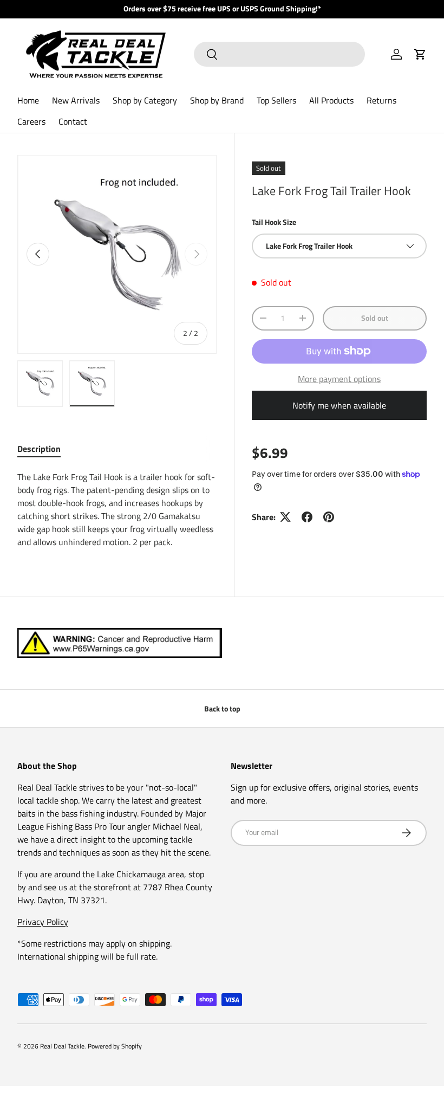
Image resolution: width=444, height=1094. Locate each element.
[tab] (39, 449)
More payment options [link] (339, 378)
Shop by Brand (217, 100)
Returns (381, 100)
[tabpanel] (117, 509)
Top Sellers (276, 100)
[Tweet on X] (285, 517)
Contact (72, 121)
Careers (31, 121)
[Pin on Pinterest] (328, 517)
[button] (420, 54)
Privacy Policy (42, 921)
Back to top (222, 708)
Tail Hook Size (274, 222)
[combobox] (279, 54)
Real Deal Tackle (62, 1046)
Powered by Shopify (115, 1046)
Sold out (374, 317)
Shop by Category (145, 100)
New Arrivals (76, 100)
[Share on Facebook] (307, 517)
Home (28, 100)
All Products (331, 100)
